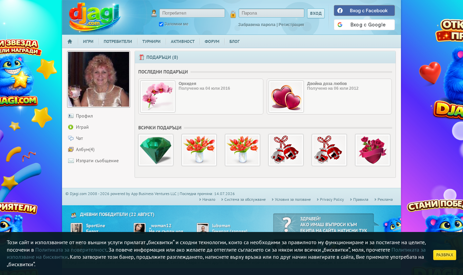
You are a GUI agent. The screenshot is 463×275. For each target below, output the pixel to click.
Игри (88, 41)
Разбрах (444, 255)
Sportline (95, 226)
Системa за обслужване (245, 199)
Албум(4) (85, 149)
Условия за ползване (293, 199)
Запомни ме (176, 24)
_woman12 (160, 226)
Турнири (151, 41)
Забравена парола (257, 24)
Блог (234, 41)
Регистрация (291, 24)
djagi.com (95, 17)
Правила (360, 199)
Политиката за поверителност (70, 249)
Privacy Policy (332, 199)
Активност (183, 41)
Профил (84, 116)
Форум (212, 41)
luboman (221, 226)
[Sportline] (77, 229)
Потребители (118, 41)
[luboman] (203, 229)
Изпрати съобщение (97, 160)
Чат (79, 138)
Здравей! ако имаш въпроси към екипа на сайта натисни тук (333, 225)
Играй (82, 127)
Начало (208, 199)
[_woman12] (140, 229)
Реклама (385, 199)
